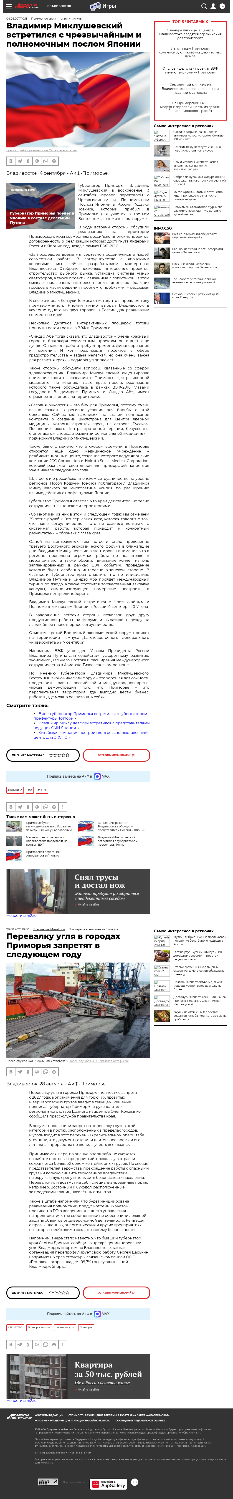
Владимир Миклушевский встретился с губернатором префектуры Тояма (117, 841)
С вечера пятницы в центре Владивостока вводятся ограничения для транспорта (190, 34)
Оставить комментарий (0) (116, 755)
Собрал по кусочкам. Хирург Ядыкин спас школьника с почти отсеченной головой (199, 180)
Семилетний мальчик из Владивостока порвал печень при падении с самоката (190, 89)
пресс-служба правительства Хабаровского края (41, 150)
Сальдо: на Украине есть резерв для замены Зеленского (197, 251)
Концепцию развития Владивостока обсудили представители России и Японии (121, 826)
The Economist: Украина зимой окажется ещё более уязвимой (194, 281)
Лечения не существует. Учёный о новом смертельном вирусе (197, 148)
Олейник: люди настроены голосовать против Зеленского (194, 266)
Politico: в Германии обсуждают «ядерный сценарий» (194, 236)
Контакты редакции (49, 1415)
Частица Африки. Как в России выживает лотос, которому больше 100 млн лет (198, 135)
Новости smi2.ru (21, 915)
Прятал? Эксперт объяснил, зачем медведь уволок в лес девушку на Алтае (197, 985)
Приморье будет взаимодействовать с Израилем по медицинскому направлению (49, 826)
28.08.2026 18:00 (17, 929)
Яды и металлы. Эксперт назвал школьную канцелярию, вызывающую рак (195, 165)
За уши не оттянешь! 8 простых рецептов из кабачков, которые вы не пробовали (199, 1015)
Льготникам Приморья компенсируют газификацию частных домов (190, 52)
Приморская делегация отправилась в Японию (43, 853)
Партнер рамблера (74, 1482)
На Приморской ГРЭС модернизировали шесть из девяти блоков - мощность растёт (190, 107)
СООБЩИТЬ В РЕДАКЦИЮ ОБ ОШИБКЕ (140, 1420)
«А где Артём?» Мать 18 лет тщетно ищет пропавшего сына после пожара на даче (198, 195)
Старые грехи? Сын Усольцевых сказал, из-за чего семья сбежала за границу (198, 970)
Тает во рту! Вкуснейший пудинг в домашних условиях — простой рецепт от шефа (197, 955)
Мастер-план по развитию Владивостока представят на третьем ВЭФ (46, 841)
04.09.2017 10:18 (17, 18)
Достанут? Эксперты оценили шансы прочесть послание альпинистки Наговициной (199, 1000)
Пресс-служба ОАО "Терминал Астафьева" (99, 1061)
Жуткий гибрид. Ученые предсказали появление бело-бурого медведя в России (199, 940)
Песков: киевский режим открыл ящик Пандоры (195, 296)
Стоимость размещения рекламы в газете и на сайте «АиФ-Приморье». (119, 1415)
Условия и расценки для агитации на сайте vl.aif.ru (72, 1420)
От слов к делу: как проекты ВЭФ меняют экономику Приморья (190, 70)
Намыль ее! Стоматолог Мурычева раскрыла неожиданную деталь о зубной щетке (197, 210)
